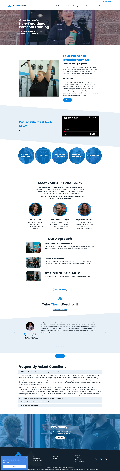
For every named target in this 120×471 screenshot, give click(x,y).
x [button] (26, 457)
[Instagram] (101, 459)
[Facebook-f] (96, 459)
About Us (55, 456)
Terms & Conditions (79, 461)
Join (33, 456)
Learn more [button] (6, 462)
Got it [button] (14, 466)
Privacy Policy (77, 459)
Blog (54, 460)
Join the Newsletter (37, 460)
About (98, 6)
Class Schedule (36, 458)
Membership (59, 6)
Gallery (55, 458)
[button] (26, 130)
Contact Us (77, 455)
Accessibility (77, 457)
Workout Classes (86, 6)
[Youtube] (106, 459)
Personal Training (73, 6)
